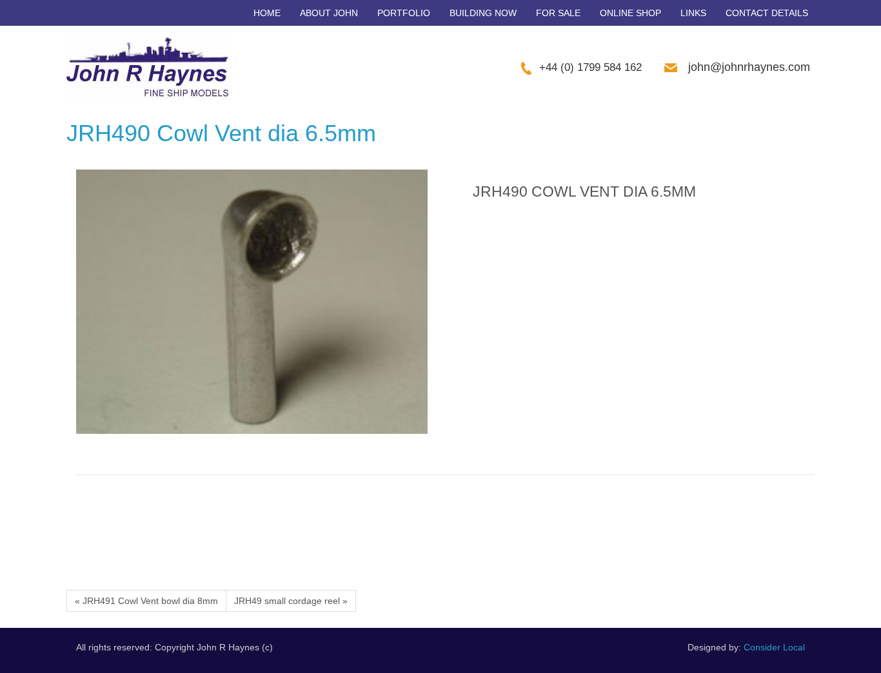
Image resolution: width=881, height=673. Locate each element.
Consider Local (774, 647)
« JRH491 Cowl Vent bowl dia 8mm (146, 601)
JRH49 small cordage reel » (291, 601)
